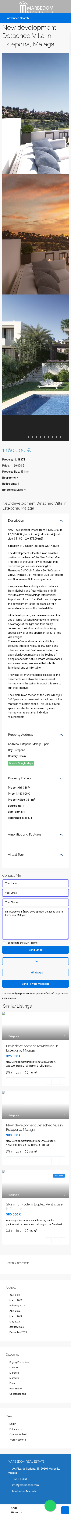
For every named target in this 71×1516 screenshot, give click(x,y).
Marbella (14, 1372)
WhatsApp (36, 972)
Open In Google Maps (21, 763)
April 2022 (14, 1310)
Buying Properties (19, 1362)
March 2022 (15, 1316)
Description (16, 520)
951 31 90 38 (20, 1479)
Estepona (19, 750)
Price (12, 1383)
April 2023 (14, 1295)
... (51, 1065)
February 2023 (17, 1305)
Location (14, 1367)
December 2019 (18, 1332)
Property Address (20, 734)
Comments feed (18, 1434)
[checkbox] (3, 942)
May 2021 (14, 1321)
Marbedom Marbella (24, 1491)
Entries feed (16, 1429)
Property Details (19, 778)
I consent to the (22, 943)
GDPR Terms (30, 942)
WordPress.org (17, 1439)
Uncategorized (17, 1393)
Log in (12, 1423)
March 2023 (15, 1300)
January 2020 (16, 1326)
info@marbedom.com (25, 1485)
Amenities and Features (24, 834)
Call (36, 961)
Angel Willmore (16, 1510)
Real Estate (15, 1388)
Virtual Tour (16, 854)
